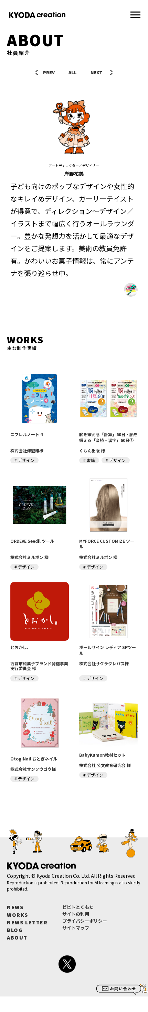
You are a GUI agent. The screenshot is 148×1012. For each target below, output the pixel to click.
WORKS (17, 914)
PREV (49, 72)
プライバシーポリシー (84, 920)
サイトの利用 (75, 914)
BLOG (15, 929)
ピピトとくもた (78, 907)
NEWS (15, 907)
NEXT (96, 72)
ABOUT (17, 937)
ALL (72, 72)
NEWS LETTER (27, 922)
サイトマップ (75, 927)
